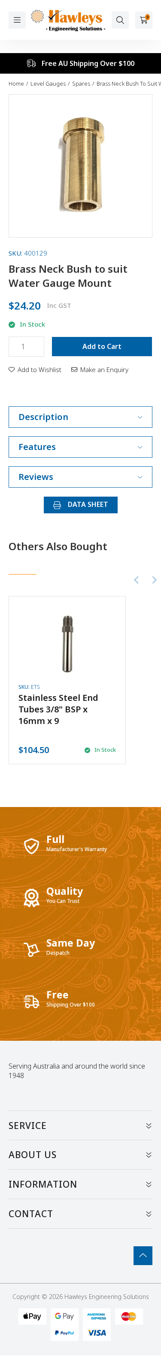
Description (43, 417)
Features (37, 447)
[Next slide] (154, 580)
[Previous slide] (137, 580)
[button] (35, 369)
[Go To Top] (143, 1255)
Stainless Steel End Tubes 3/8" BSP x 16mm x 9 (58, 709)
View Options (67, 680)
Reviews (35, 476)
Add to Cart (102, 346)
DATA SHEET (87, 504)
